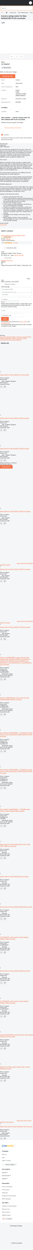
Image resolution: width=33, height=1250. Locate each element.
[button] (30, 3)
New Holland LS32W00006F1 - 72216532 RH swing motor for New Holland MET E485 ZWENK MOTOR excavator (16, 734)
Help (3, 1157)
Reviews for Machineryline (9, 1195)
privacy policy (23, 321)
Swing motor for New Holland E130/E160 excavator (16, 907)
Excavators (3, 337)
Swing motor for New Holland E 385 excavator (14, 418)
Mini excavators (11, 340)
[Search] (30, 8)
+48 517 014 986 (18, 255)
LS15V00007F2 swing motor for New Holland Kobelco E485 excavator (14, 938)
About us (4, 1154)
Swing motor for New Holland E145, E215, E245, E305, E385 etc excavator (15, 845)
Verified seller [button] (7, 237)
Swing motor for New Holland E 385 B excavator (15, 511)
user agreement (5, 323)
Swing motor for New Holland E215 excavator (14, 876)
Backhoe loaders (11, 337)
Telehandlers (8, 338)
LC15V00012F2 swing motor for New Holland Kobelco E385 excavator (14, 1002)
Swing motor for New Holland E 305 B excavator (15, 627)
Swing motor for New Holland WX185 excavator (15, 971)
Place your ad (6, 467)
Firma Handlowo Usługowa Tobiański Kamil (13, 235)
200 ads (8, 239)
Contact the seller (8, 76)
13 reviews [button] (15, 242)
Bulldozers (18, 340)
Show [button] (12, 255)
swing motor (19, 83)
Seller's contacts (6, 1160)
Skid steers (20, 338)
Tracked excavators (22, 337)
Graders (14, 338)
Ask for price (7, 67)
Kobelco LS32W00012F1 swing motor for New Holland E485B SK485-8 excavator (14, 698)
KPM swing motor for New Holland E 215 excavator (16, 1126)
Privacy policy (5, 1189)
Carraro (18, 80)
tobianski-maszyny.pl (7, 260)
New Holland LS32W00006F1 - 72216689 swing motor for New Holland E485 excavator (15, 810)
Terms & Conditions (7, 1186)
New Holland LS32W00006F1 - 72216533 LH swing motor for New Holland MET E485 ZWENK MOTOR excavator (16, 771)
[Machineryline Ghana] (12, 3)
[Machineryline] (7, 12)
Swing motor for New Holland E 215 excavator (14, 375)
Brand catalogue (6, 1198)
